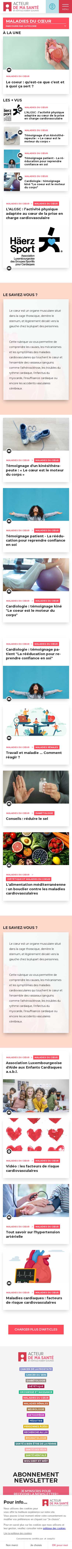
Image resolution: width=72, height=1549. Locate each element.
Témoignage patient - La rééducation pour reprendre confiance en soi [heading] (35, 540)
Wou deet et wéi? (36, 1461)
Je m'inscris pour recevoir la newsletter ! (36, 1492)
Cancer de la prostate (36, 1369)
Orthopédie (36, 1415)
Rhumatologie (36, 1438)
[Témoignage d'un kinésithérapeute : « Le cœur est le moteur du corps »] (12, 136)
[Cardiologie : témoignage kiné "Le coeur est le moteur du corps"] (12, 182)
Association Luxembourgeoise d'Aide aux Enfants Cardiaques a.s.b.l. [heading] (34, 1067)
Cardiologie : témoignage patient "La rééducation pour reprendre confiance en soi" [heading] (33, 653)
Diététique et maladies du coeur (28, 879)
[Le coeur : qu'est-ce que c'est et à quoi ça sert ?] (36, 53)
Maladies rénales (46, 747)
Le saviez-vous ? (20, 295)
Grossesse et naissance (36, 1392)
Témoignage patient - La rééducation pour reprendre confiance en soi (44, 161)
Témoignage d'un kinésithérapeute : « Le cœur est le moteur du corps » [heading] (35, 470)
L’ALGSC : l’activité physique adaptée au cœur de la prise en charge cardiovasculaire (44, 115)
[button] (65, 6)
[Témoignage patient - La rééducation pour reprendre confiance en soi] (12, 159)
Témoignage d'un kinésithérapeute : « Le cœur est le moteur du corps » (44, 138)
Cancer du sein (36, 1374)
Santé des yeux (36, 1449)
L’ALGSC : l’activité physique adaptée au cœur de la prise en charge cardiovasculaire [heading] (34, 213)
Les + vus (12, 100)
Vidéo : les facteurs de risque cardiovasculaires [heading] (32, 1168)
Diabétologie (44, 813)
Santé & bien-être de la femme (36, 1443)
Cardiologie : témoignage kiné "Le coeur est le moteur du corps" (44, 184)
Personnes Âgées (36, 1426)
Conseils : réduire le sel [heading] (27, 819)
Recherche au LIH (36, 1432)
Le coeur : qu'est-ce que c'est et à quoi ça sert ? (35, 84)
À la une (12, 33)
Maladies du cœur (28, 21)
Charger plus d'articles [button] (36, 1329)
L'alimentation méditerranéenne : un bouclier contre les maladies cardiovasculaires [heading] (36, 888)
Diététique (35, 1386)
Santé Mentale (36, 1455)
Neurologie (36, 1409)
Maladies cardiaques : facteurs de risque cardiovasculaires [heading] (34, 1300)
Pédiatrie (36, 1420)
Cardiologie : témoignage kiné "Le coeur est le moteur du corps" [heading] (34, 610)
